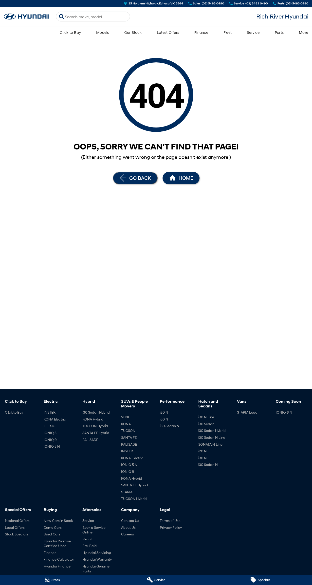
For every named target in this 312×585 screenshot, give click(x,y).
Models (102, 32)
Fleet (227, 32)
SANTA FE (129, 437)
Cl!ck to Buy (70, 32)
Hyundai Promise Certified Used (57, 543)
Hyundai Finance (57, 566)
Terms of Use (170, 520)
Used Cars (52, 534)
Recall (87, 539)
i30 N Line (206, 417)
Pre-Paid (89, 546)
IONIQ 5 (50, 433)
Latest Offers (168, 32)
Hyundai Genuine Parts (96, 568)
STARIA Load (247, 412)
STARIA (126, 492)
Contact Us (130, 520)
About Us (128, 527)
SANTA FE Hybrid (95, 433)
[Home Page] (26, 17)
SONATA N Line (210, 444)
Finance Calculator (59, 559)
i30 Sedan (206, 424)
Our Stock (133, 32)
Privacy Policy (171, 527)
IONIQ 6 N (284, 412)
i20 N (164, 412)
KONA (126, 424)
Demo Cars (53, 527)
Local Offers (15, 527)
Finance (201, 32)
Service (253, 32)
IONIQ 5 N (52, 446)
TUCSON (128, 430)
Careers (127, 534)
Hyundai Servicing (96, 552)
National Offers (17, 520)
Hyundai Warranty (97, 559)
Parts (279, 32)
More (303, 32)
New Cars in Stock (58, 520)
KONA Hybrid (92, 419)
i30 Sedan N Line (211, 437)
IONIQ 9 (50, 440)
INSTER (49, 412)
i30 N (164, 419)
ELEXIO (49, 426)
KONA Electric (55, 419)
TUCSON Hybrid (95, 426)
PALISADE (90, 440)
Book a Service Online (94, 529)
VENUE (126, 417)
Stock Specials (16, 534)
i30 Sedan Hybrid (96, 412)
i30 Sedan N (169, 426)
